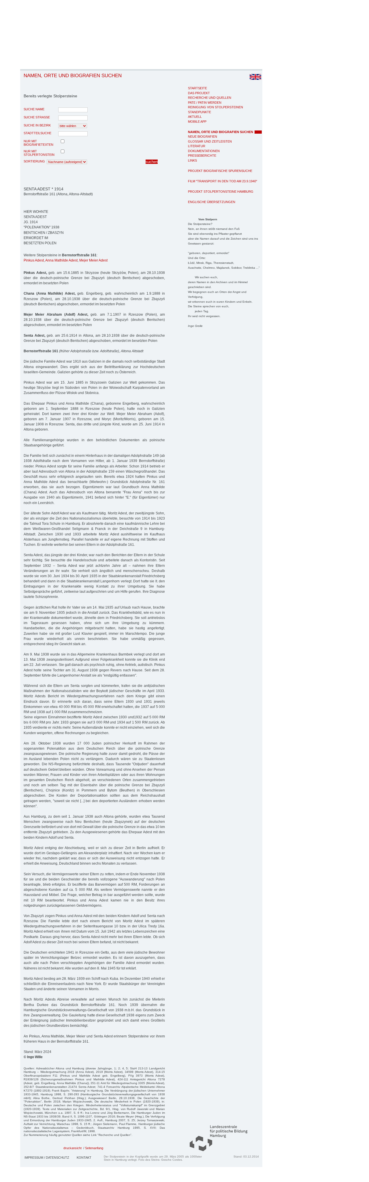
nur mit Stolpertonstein (39, 152)
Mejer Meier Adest (93, 260)
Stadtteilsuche (37, 133)
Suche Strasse (37, 117)
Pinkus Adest (34, 260)
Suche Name (34, 109)
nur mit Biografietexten (38, 142)
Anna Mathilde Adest (61, 260)
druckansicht (72, 1148)
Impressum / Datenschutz (47, 1157)
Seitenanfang (94, 1148)
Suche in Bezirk (37, 125)
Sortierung (34, 161)
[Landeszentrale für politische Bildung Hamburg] (215, 1150)
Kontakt (84, 1157)
